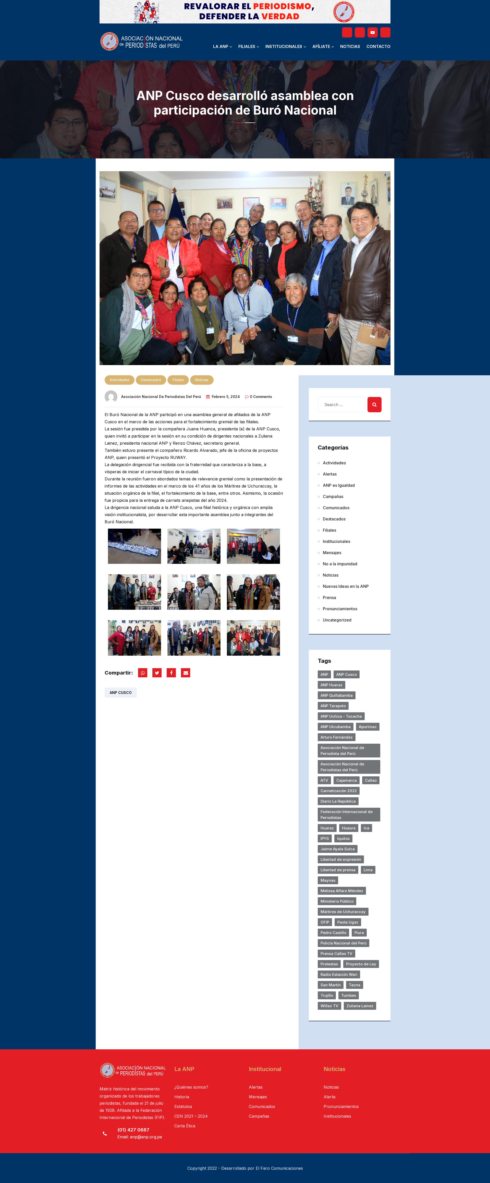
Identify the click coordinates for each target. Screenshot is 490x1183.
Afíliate (321, 46)
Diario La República (338, 801)
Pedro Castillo (333, 932)
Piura (359, 932)
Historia (181, 1096)
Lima (368, 869)
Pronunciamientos (340, 608)
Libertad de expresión (341, 859)
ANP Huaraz (331, 684)
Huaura (349, 828)
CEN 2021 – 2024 (191, 1116)
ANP (324, 674)
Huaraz (327, 828)
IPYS (325, 838)
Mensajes (332, 552)
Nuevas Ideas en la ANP (346, 586)
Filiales (246, 46)
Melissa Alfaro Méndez (342, 890)
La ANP (220, 46)
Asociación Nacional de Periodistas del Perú (161, 396)
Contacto (378, 46)
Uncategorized (337, 619)
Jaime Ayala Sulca (338, 848)
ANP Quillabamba (337, 695)
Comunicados (336, 507)
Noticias (350, 46)
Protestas (329, 964)
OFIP (325, 922)
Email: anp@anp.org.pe (139, 1136)
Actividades (119, 380)
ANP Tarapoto (333, 705)
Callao (371, 780)
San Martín (331, 984)
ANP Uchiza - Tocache (341, 716)
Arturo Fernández (337, 737)
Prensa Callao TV (336, 953)
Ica (366, 828)
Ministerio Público (337, 901)
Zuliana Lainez (360, 1005)
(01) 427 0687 (133, 1129)
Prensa (329, 597)
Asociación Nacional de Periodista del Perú (342, 750)
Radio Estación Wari (339, 974)
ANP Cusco (121, 692)
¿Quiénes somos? (191, 1087)
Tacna (354, 984)
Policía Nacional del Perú (343, 943)
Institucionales (283, 46)
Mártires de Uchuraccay (343, 911)
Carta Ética (184, 1125)
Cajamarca (346, 780)
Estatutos (183, 1106)
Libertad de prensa (338, 869)
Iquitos (343, 838)
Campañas (333, 496)
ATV (324, 780)
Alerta (329, 1096)
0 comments (261, 396)
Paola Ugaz (347, 922)
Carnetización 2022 (339, 790)
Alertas (330, 474)
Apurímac (368, 726)
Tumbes (348, 995)
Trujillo (327, 995)
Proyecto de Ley (361, 964)
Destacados (151, 380)
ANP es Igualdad (339, 485)
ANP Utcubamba (336, 726)
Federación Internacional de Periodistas (347, 814)
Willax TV (329, 1005)
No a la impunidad (340, 563)
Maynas (328, 880)
